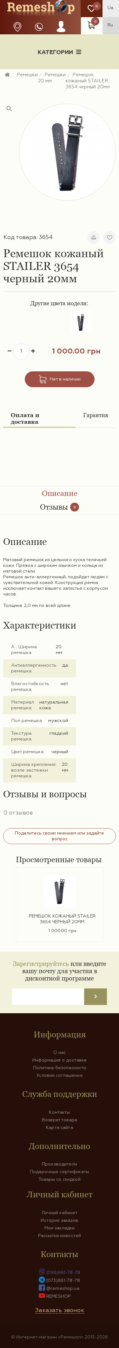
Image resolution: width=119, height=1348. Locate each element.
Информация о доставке (79, 74)
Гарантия (95, 415)
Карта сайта (59, 1127)
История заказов (59, 1220)
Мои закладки (59, 1228)
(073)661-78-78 (63, 1280)
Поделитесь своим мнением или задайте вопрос (59, 836)
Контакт (60, 85)
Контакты (59, 1112)
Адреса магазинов (17, 26)
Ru (110, 25)
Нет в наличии (65, 379)
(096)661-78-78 (63, 1272)
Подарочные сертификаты (59, 1172)
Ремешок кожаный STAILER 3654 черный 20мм (62, 919)
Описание (59, 493)
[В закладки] (109, 237)
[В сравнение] (93, 237)
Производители (59, 1164)
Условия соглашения (59, 1075)
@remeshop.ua (62, 1288)
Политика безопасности (59, 1068)
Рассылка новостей (59, 1236)
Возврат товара (59, 1120)
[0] (92, 8)
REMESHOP (58, 1296)
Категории (55, 52)
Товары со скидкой (59, 1179)
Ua (110, 8)
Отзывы (58, 507)
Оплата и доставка (25, 418)
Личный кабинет (60, 1213)
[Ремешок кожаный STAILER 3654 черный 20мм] (67, 152)
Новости (23, 74)
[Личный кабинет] (61, 33)
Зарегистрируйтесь (41, 963)
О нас (59, 1052)
